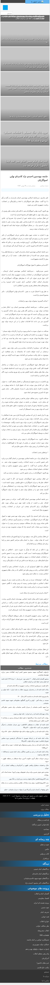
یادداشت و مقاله (43, 820)
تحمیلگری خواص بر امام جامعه (38, 939)
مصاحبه (46, 829)
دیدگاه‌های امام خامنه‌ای (40, 873)
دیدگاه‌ (46, 863)
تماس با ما (18, 798)
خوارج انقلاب (44, 921)
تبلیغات (33, 798)
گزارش (46, 834)
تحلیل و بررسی (41, 814)
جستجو (46, 972)
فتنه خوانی (45, 916)
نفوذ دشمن (45, 907)
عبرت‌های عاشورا (43, 963)
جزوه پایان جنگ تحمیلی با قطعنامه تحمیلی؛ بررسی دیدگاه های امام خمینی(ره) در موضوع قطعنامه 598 (25, 136)
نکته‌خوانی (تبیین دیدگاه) (40, 824)
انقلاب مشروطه (43, 930)
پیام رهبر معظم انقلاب (41, 953)
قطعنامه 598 (44, 935)
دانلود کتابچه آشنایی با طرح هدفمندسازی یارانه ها (29, 116)
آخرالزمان (45, 958)
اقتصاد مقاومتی (43, 898)
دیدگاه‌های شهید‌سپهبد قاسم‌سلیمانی (36, 878)
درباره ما (26, 798)
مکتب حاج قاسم (43, 967)
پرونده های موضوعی (38, 888)
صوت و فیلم (44, 844)
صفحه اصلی (45, 805)
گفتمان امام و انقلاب (41, 893)
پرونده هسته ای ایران (41, 903)
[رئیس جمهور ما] (37, 2)
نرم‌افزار (46, 858)
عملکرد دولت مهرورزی (41, 944)
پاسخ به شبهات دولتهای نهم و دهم (37, 949)
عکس (47, 849)
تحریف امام (45, 912)
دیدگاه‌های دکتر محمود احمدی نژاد (37, 883)
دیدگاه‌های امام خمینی (41, 869)
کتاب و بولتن (44, 853)
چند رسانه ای (42, 839)
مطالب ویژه (45, 809)
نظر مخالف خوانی (42, 926)
